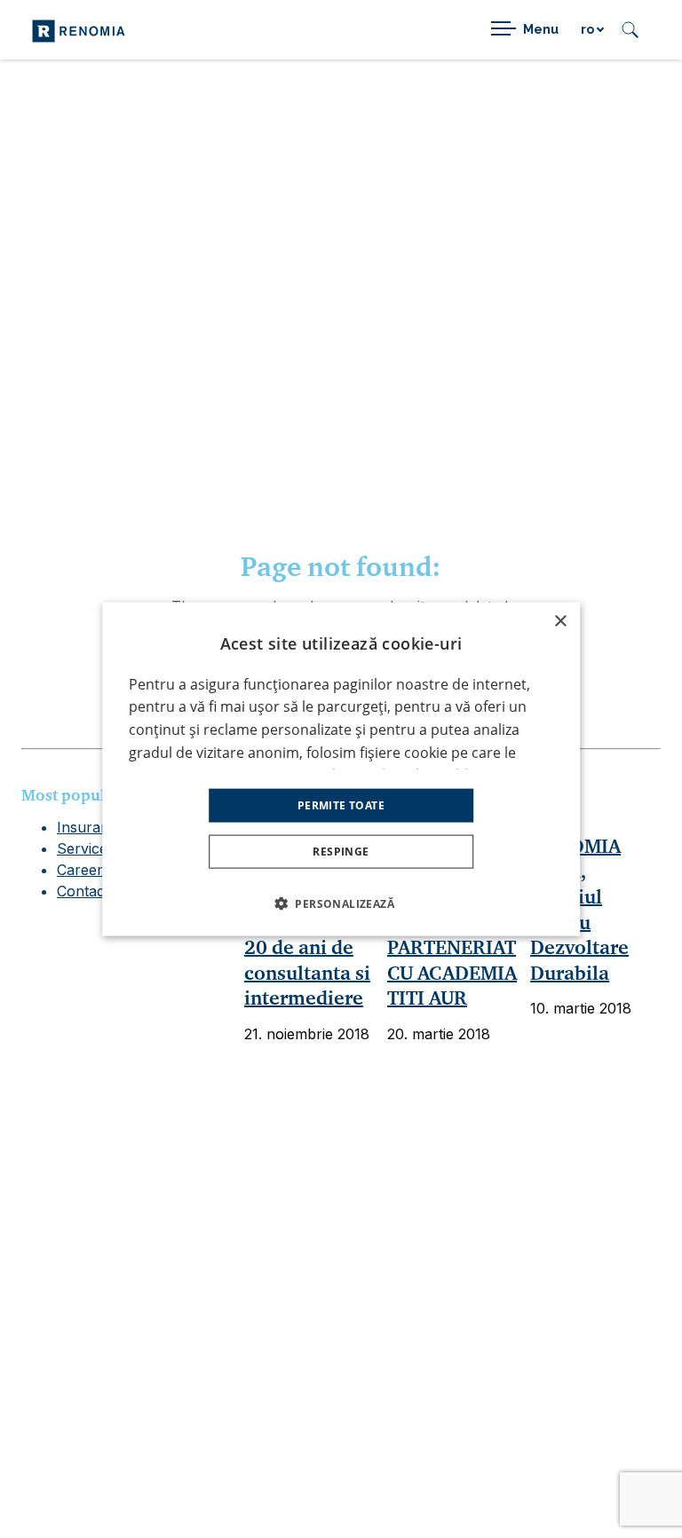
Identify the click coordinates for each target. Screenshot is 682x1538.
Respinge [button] (341, 851)
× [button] (560, 620)
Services (86, 848)
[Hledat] (630, 29)
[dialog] (341, 769)
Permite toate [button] (341, 805)
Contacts (86, 891)
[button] (341, 903)
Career (80, 870)
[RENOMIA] (78, 29)
